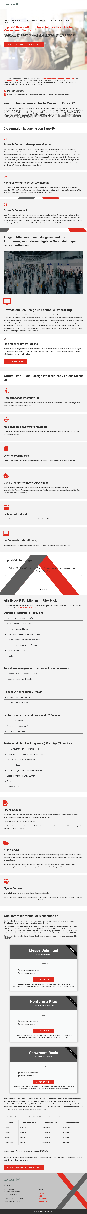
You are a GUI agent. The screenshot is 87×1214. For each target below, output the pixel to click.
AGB (40, 1196)
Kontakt (42, 1193)
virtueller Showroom (65, 79)
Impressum (43, 1199)
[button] (83, 4)
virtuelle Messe (49, 79)
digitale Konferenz (11, 81)
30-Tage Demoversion (26, 607)
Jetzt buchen (43, 979)
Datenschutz (43, 1201)
